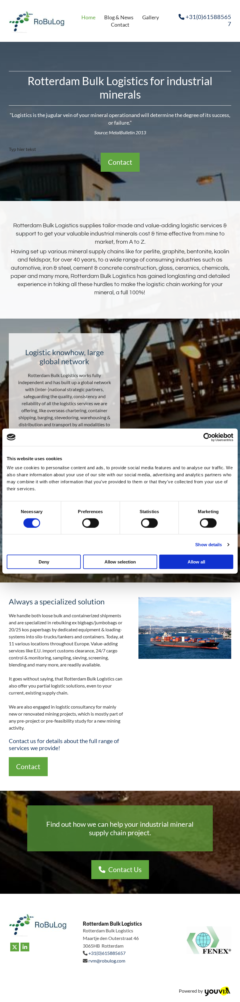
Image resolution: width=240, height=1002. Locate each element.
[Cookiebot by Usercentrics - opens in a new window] (207, 437)
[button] (120, 162)
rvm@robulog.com (106, 960)
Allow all (196, 561)
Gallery (150, 17)
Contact (120, 24)
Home (88, 17)
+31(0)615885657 (107, 953)
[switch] (90, 522)
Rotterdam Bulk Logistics (112, 923)
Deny (44, 561)
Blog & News (118, 17)
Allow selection (120, 561)
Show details (208, 544)
